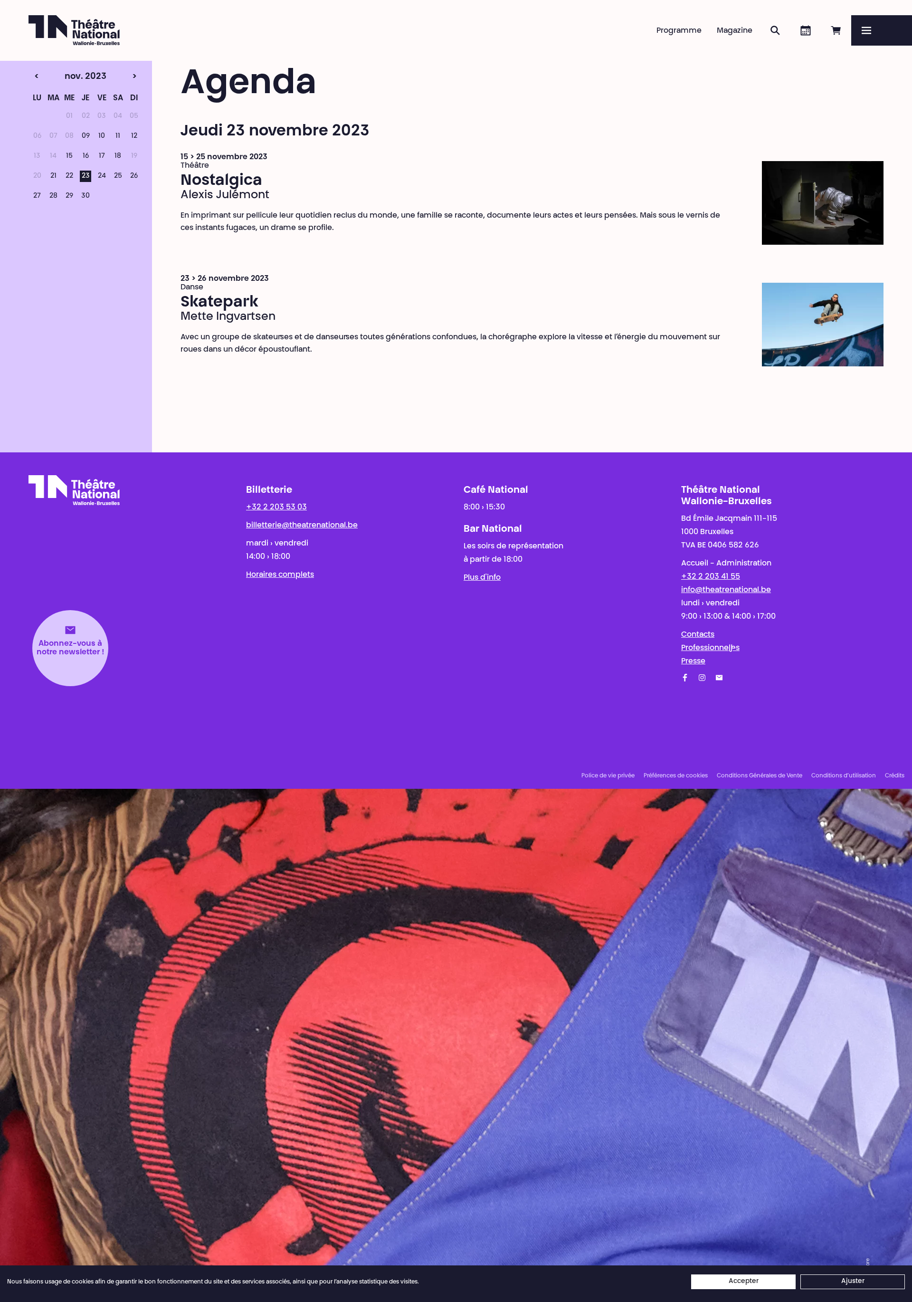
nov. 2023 (68, 77)
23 (86, 176)
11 (117, 136)
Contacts (697, 635)
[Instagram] (702, 677)
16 (86, 156)
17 (102, 156)
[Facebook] (685, 677)
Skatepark (219, 302)
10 (101, 136)
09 (86, 136)
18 (117, 156)
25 (118, 176)
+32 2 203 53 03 (276, 507)
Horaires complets (280, 575)
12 (134, 136)
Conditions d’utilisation (843, 776)
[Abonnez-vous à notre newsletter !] (719, 677)
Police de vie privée (608, 776)
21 (53, 176)
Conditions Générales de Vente (759, 776)
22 (69, 176)
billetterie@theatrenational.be (302, 525)
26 (134, 176)
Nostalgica (221, 181)
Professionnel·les (710, 648)
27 (37, 196)
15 (69, 156)
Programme (679, 31)
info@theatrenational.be (726, 590)
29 (69, 196)
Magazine (734, 31)
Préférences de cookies (676, 776)
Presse (693, 661)
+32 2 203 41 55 (710, 577)
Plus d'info (482, 578)
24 (102, 176)
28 (53, 196)
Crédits (894, 776)
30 (85, 196)
